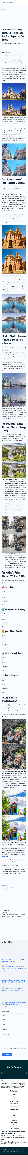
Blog (14, 1096)
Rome (14, 1113)
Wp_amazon (21, 1151)
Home (14, 1094)
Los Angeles (14, 1124)
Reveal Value (5, 601)
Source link (4, 885)
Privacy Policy (14, 1101)
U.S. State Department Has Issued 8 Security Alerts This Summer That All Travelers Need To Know (14, 982)
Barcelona (14, 1122)
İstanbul (14, 1117)
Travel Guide (20, 43)
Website (5, 1029)
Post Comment (7, 1054)
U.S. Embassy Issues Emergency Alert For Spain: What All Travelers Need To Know (14, 1003)
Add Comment (6, 1034)
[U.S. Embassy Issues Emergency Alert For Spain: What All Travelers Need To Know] (14, 994)
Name (4, 1019)
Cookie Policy (14, 1103)
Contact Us (14, 1099)
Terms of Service (14, 1106)
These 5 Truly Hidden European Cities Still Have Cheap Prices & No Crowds (14, 961)
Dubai (14, 1115)
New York (14, 1120)
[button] (23, 2)
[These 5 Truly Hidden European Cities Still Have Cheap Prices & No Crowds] (14, 952)
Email (4, 1024)
